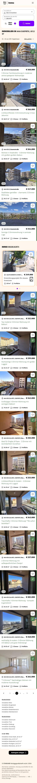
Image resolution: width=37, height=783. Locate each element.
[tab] (17, 288)
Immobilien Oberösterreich (10, 712)
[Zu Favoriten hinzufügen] (33, 46)
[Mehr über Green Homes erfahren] (33, 51)
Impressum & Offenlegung (9, 776)
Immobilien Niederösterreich (10, 709)
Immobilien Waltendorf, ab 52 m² (12, 741)
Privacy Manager (6, 778)
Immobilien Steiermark (8, 719)
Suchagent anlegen (17, 752)
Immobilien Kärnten (7, 707)
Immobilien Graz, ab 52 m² (10, 739)
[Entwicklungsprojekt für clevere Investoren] (18, 268)
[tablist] (18, 288)
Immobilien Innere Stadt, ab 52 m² (12, 737)
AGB (29, 776)
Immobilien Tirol (7, 722)
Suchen (27, 23)
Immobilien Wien (7, 702)
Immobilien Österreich (8, 729)
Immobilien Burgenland (9, 705)
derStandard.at (15, 775)
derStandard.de (6, 775)
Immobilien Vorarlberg (8, 726)
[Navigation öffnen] (32, 2)
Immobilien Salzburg (8, 724)
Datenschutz (22, 776)
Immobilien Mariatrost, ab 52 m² (11, 746)
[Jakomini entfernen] (5, 18)
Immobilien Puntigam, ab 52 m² (11, 743)
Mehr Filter (11, 23)
